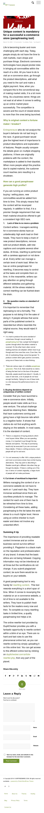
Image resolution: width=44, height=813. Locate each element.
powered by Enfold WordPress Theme (22, 781)
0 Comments (18, 42)
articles (26, 42)
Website (35, 745)
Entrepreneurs (10, 129)
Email (35, 736)
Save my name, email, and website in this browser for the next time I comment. (20, 756)
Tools (30, 42)
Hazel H (38, 42)
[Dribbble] (9, 787)
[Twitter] (5, 787)
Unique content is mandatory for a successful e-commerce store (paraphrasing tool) (21, 35)
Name (35, 727)
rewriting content (21, 584)
